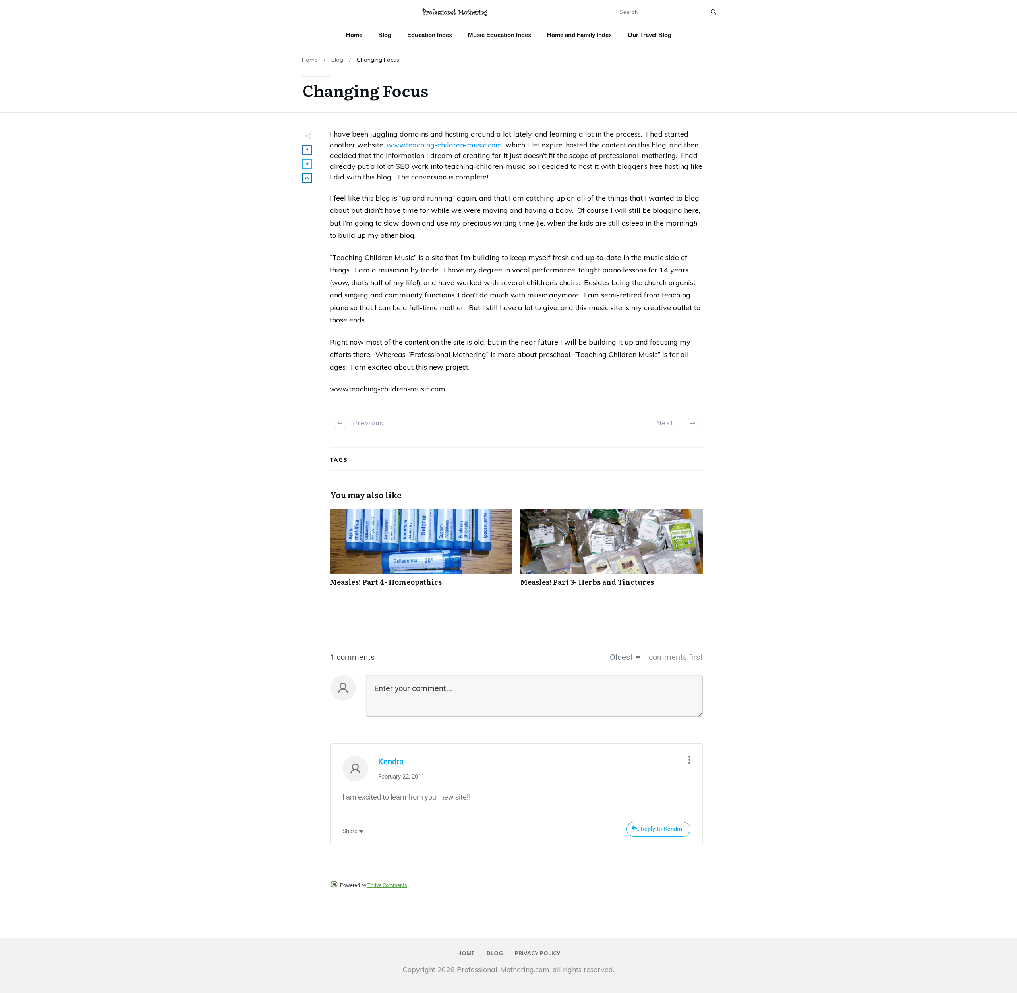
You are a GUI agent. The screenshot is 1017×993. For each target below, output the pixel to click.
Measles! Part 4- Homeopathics (421, 552)
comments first (676, 657)
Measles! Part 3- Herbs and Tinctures (611, 552)
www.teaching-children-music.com (444, 144)
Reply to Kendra (661, 829)
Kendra (391, 761)
